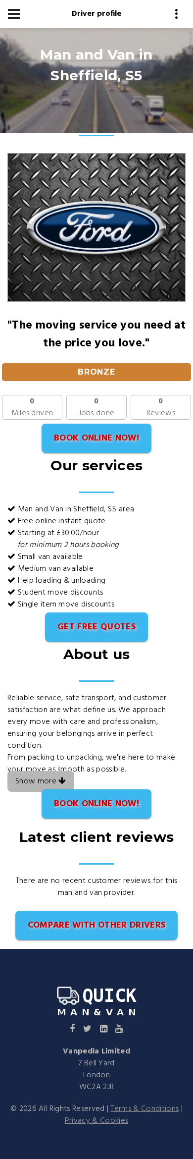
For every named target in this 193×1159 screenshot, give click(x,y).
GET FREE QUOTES (96, 627)
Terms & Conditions (144, 1109)
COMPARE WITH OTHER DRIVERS (96, 925)
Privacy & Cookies (96, 1120)
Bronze (97, 372)
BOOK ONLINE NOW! (96, 438)
